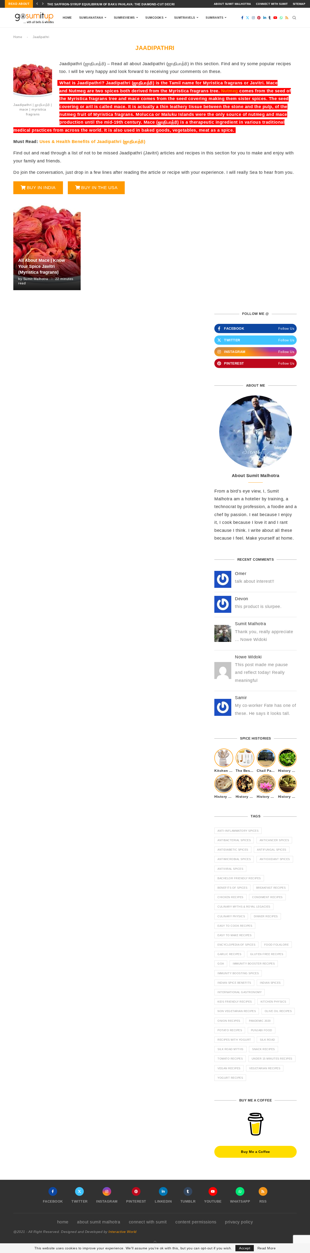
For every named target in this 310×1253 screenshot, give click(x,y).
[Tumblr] (270, 17)
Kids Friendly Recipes (234, 1001)
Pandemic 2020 (260, 1020)
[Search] (294, 17)
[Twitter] (247, 17)
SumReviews (124, 17)
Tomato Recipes (230, 1058)
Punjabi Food (261, 1030)
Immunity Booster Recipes (254, 963)
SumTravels (184, 17)
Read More (266, 1248)
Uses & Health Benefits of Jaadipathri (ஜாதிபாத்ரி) (92, 141)
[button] (37, 4)
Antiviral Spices (230, 868)
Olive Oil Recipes (278, 1011)
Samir (241, 697)
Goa (220, 963)
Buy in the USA (99, 187)
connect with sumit (272, 3)
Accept (244, 1248)
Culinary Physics (231, 916)
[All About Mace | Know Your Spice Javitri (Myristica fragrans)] (47, 244)
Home (67, 17)
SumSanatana (91, 17)
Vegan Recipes (228, 1068)
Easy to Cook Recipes (234, 925)
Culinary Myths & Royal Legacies (243, 906)
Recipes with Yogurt (234, 1039)
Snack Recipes (263, 1049)
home (63, 1222)
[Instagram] (253, 17)
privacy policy (239, 1222)
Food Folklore (276, 944)
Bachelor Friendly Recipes (239, 878)
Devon (241, 598)
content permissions (196, 1222)
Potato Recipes (229, 1030)
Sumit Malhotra (35, 279)
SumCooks (154, 17)
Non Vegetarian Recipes (236, 1011)
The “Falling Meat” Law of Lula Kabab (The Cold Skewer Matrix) (103, 4)
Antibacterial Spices (234, 840)
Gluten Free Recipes (266, 954)
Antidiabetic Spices (232, 849)
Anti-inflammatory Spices (237, 830)
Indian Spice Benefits (234, 982)
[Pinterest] (259, 17)
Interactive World (122, 1232)
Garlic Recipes (229, 954)
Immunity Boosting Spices (238, 973)
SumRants (214, 17)
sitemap (299, 3)
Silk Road (267, 1039)
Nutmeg (229, 90)
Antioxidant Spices (275, 859)
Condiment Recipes (267, 897)
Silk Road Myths (230, 1049)
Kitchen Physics (273, 1001)
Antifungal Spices (271, 849)
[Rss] (286, 17)
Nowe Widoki (248, 656)
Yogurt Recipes (230, 1077)
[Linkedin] (264, 17)
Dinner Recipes (266, 916)
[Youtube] (275, 17)
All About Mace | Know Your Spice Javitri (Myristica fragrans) (41, 266)
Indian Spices (270, 982)
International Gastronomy (239, 992)
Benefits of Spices (232, 887)
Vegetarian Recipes (264, 1068)
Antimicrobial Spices (234, 859)
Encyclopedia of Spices (236, 944)
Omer (240, 573)
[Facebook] (242, 17)
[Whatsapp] (281, 17)
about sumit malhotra (232, 3)
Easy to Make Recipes (234, 935)
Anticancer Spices (274, 840)
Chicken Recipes (230, 897)
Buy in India (41, 187)
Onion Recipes (228, 1020)
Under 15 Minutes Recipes (272, 1058)
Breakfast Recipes (271, 887)
